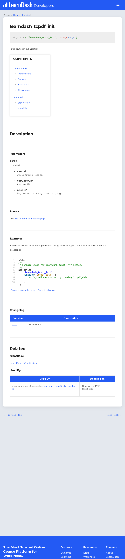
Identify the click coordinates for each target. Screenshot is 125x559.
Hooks (25, 15)
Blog (86, 552)
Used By (22, 108)
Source (22, 79)
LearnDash (16, 363)
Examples (23, 84)
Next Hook (113, 415)
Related (18, 97)
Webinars (89, 556)
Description (20, 68)
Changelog (24, 90)
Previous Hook (13, 415)
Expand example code (23, 290)
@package (24, 102)
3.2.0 (14, 324)
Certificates (30, 363)
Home (16, 15)
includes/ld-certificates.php (30, 218)
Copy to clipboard (47, 290)
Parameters (24, 73)
